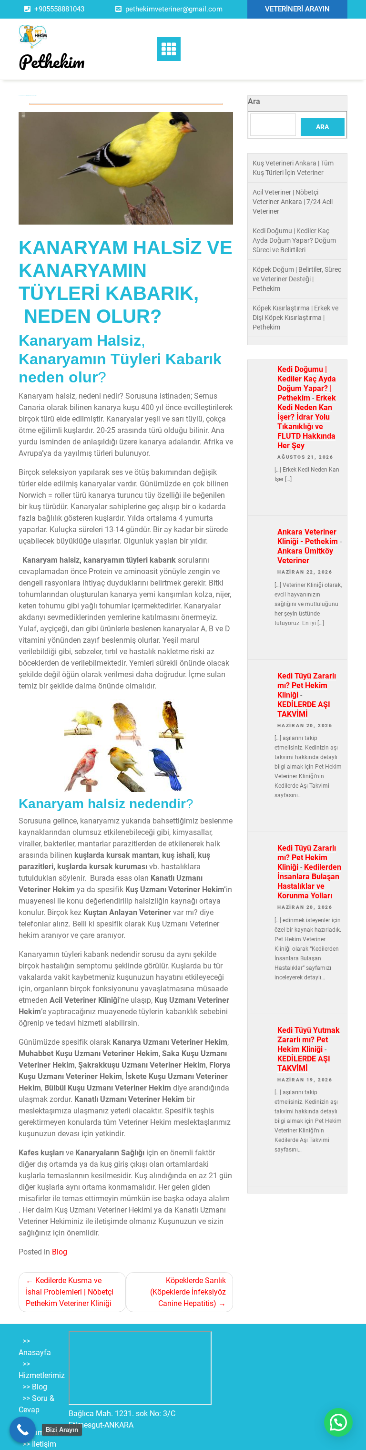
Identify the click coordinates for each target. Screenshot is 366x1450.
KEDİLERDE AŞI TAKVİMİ (303, 709)
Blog (59, 1251)
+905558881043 (59, 9)
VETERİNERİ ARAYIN (297, 9)
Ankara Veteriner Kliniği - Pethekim (307, 536)
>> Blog (34, 1386)
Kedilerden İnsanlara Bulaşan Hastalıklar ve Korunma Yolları (309, 881)
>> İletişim (39, 1444)
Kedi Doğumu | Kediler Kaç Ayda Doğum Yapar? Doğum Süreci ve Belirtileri (294, 240)
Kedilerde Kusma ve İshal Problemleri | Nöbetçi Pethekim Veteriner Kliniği (69, 1292)
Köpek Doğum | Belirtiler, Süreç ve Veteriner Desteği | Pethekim (297, 279)
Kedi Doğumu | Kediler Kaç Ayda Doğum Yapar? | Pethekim (306, 383)
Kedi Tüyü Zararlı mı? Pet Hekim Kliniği (306, 685)
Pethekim (52, 61)
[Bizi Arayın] (23, 1430)
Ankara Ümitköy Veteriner (305, 555)
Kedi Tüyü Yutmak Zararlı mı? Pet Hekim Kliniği (308, 1040)
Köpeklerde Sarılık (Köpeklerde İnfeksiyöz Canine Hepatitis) (188, 1292)
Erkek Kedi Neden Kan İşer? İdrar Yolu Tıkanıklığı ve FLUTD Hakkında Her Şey (306, 421)
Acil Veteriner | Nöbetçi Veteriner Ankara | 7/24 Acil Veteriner (293, 201)
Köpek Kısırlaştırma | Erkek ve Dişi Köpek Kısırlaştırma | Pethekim (295, 317)
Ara (254, 101)
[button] (338, 1422)
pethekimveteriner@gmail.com (174, 9)
